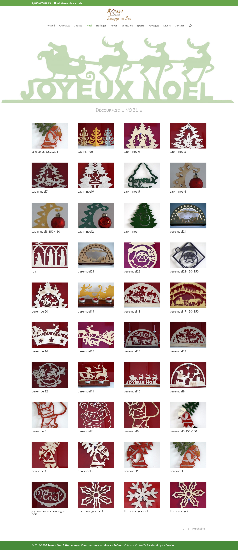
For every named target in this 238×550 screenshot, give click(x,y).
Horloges (101, 25)
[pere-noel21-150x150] (188, 267)
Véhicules (127, 25)
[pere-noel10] (142, 387)
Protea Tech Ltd (144, 545)
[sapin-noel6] (96, 187)
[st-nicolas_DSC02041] (50, 147)
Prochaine (198, 528)
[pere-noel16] (50, 347)
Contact (179, 25)
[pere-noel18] (142, 307)
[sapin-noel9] (142, 147)
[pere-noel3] (96, 467)
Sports (140, 25)
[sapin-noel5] (142, 187)
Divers (167, 25)
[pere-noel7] (96, 427)
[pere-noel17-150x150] (188, 307)
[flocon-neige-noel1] (96, 507)
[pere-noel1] (142, 467)
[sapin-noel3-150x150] (50, 227)
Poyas (114, 25)
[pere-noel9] (188, 387)
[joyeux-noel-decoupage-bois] (50, 507)
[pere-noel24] (188, 227)
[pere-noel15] (96, 347)
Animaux (64, 25)
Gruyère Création (165, 545)
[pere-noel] (188, 467)
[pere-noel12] (50, 387)
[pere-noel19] (96, 307)
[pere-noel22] (142, 267)
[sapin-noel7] (50, 187)
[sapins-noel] (96, 147)
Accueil (51, 25)
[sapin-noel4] (188, 187)
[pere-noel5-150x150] (188, 427)
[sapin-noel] (142, 227)
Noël (89, 25)
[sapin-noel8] (188, 147)
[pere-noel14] (142, 347)
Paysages (153, 25)
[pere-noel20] (50, 307)
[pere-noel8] (50, 427)
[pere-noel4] (50, 467)
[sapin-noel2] (96, 227)
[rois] (50, 267)
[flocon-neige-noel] (142, 507)
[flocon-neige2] (188, 507)
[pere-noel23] (96, 267)
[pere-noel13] (188, 347)
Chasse (78, 25)
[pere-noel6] (142, 427)
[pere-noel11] (96, 387)
